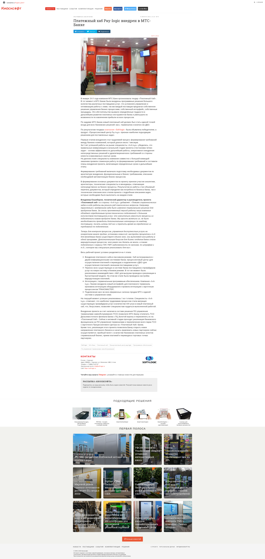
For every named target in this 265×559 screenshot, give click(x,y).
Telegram (102, 374)
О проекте (260, 2)
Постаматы (79, 481)
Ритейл (168, 445)
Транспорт (109, 478)
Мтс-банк (92, 345)
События (73, 9)
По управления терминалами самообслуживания (97, 349)
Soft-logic (155, 36)
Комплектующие (86, 9)
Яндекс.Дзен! (19, 3)
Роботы (138, 481)
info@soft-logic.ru (99, 366)
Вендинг (78, 512)
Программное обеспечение (83, 16)
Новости (50, 9)
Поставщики (62, 9)
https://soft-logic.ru (90, 368)
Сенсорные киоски (143, 445)
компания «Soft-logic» (114, 129)
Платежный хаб (102, 345)
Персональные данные (167, 547)
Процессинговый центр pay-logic (120, 345)
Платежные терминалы (84, 454)
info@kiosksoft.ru (183, 547)
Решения (98, 9)
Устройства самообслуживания (143, 514)
